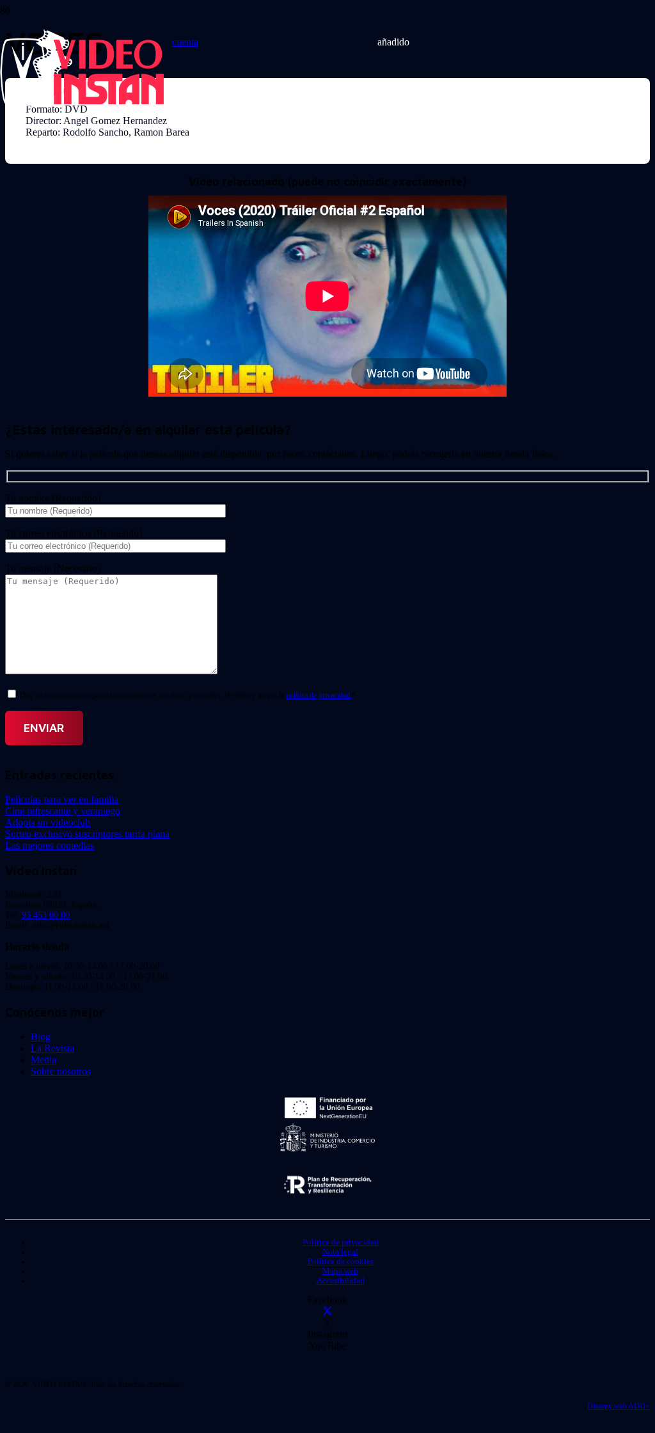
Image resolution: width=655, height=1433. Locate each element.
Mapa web (340, 1271)
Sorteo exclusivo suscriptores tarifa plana (87, 833)
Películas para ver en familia (61, 799)
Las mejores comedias (49, 845)
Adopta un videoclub (47, 822)
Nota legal (340, 1251)
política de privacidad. (319, 695)
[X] (327, 1311)
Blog (41, 1036)
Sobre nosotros (61, 1071)
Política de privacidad (341, 1242)
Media (43, 1059)
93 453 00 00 (46, 915)
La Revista (52, 1048)
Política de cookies (341, 1261)
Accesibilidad (341, 1280)
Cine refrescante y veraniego (62, 810)
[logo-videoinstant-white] (82, 102)
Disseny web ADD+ (618, 1406)
